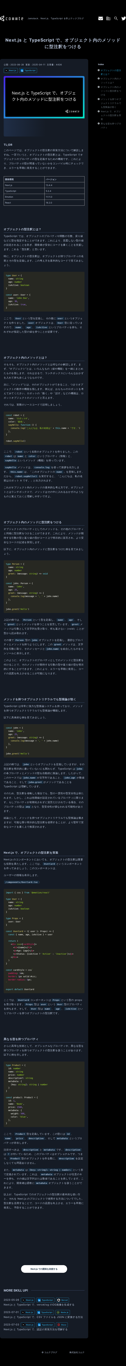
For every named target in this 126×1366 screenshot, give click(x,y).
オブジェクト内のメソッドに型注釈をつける (111, 91)
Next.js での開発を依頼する (44, 1269)
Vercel (64, 1300)
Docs (63, 1325)
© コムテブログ (49, 1352)
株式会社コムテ (77, 1352)
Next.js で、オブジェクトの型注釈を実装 (111, 115)
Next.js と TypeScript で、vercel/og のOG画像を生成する (39, 1304)
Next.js (12, 70)
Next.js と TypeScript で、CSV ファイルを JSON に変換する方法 (43, 1317)
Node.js (65, 1312)
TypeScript (30, 70)
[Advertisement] (44, 1237)
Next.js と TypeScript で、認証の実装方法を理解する (36, 1329)
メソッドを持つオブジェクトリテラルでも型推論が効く (111, 103)
